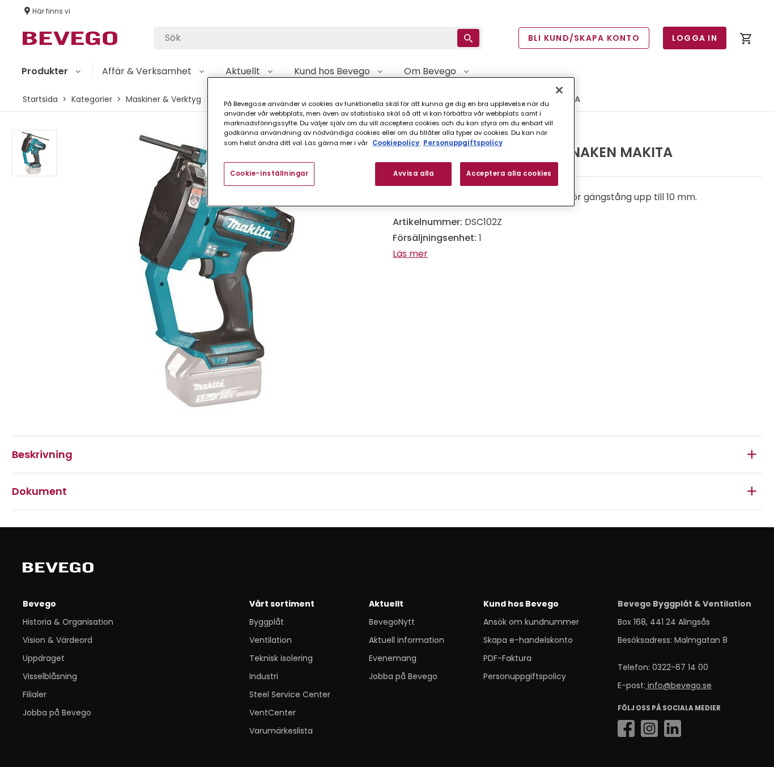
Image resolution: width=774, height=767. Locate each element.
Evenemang (392, 658)
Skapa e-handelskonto (528, 640)
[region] (391, 141)
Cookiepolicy (396, 142)
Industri (263, 676)
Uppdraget (44, 658)
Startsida (40, 99)
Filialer (34, 694)
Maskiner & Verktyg (163, 99)
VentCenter (272, 712)
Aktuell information (406, 640)
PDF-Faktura (507, 658)
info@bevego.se (678, 685)
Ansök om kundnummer (531, 622)
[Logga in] (745, 40)
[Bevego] (74, 569)
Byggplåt (266, 622)
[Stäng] (559, 90)
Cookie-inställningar (269, 173)
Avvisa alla (413, 173)
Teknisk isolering (281, 658)
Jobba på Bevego (57, 712)
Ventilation (270, 640)
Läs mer (410, 253)
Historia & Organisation (68, 622)
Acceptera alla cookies (509, 173)
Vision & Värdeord (57, 640)
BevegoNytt (392, 622)
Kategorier (91, 99)
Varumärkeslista (281, 730)
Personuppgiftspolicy (524, 676)
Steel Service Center (289, 694)
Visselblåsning (50, 676)
